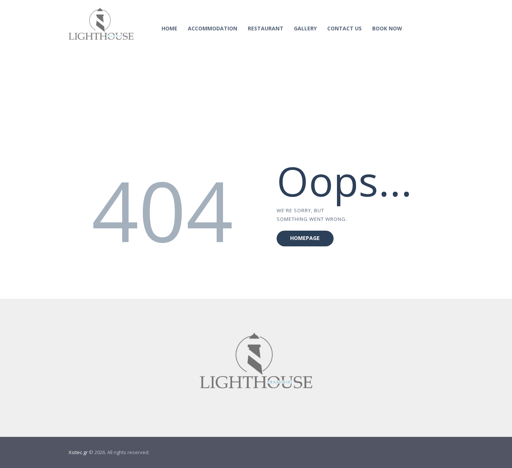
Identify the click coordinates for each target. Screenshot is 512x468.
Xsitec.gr (78, 452)
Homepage (305, 238)
